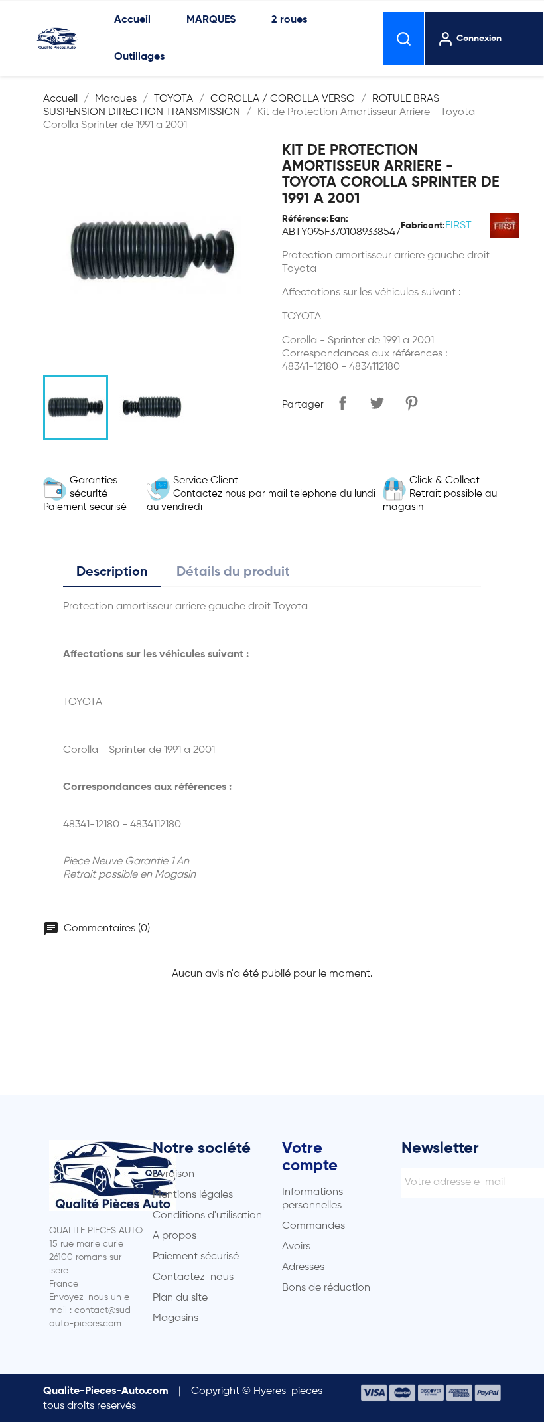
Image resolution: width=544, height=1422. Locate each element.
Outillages (139, 57)
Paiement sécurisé (196, 1256)
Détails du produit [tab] (233, 572)
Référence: (305, 219)
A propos (174, 1236)
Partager (342, 403)
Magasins (175, 1318)
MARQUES (211, 20)
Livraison (173, 1174)
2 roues (289, 20)
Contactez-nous (193, 1277)
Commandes (313, 1226)
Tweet (377, 403)
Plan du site (180, 1298)
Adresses (303, 1267)
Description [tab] (112, 572)
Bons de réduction (326, 1288)
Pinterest (411, 403)
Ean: (339, 219)
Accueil (132, 20)
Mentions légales (193, 1195)
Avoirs (296, 1246)
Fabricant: (423, 225)
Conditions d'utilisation (207, 1215)
